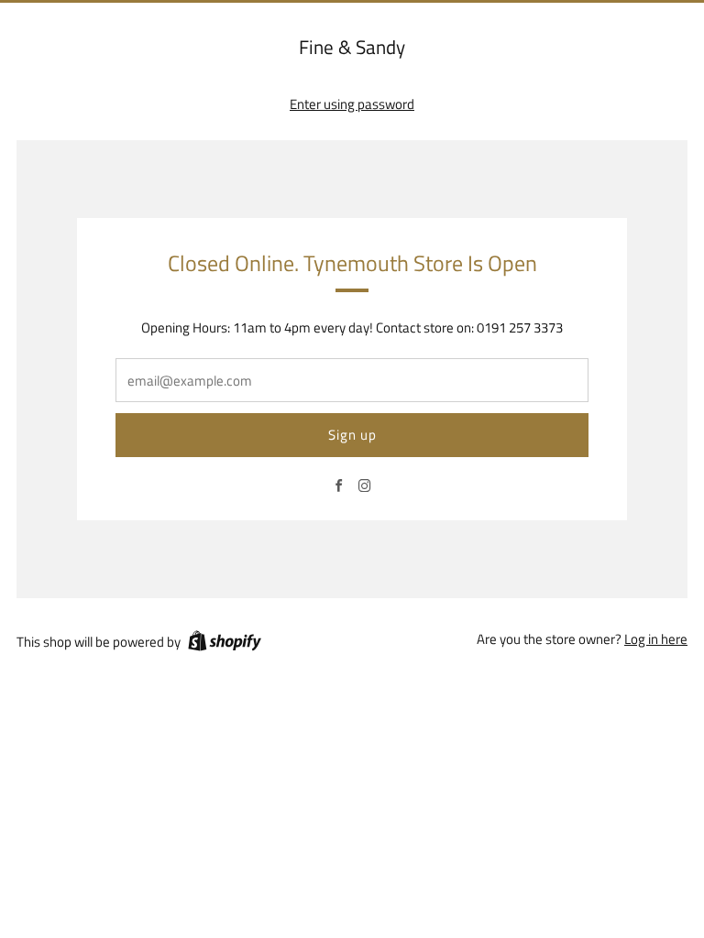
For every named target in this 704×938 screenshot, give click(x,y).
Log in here (656, 638)
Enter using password (352, 104)
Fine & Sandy (352, 47)
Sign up (352, 434)
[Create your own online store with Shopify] (224, 644)
